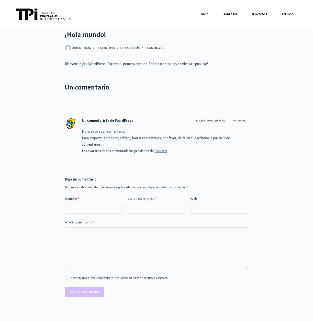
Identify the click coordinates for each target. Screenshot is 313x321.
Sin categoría (130, 48)
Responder (239, 120)
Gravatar (161, 151)
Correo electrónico (142, 198)
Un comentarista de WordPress (107, 120)
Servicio (288, 14)
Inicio (205, 14)
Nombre (72, 198)
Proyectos (259, 14)
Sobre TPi (230, 14)
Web (193, 198)
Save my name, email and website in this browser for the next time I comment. (119, 278)
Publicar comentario (84, 291)
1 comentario (155, 48)
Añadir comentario (79, 222)
